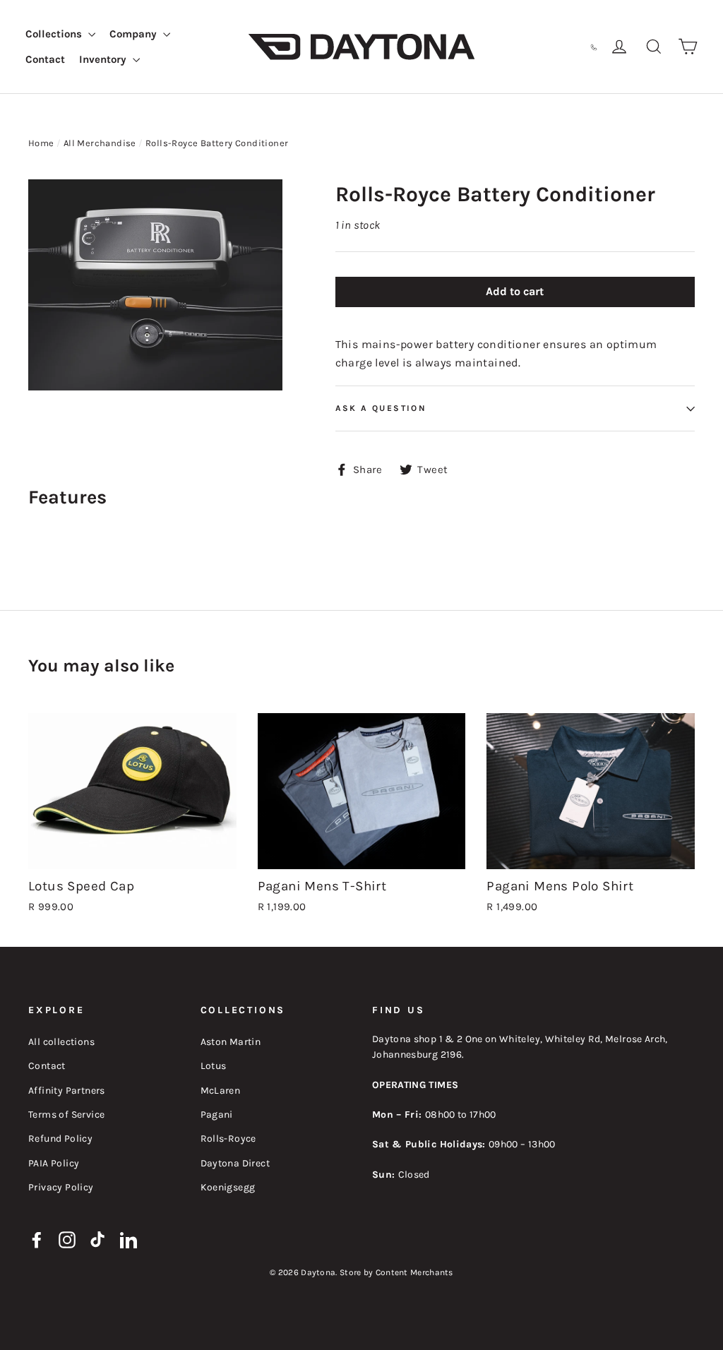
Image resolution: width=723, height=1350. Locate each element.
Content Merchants (414, 1272)
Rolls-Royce (228, 1139)
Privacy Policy (61, 1187)
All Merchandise (100, 143)
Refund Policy (60, 1139)
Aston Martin (231, 1042)
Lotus (214, 1066)
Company (134, 34)
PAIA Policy (53, 1163)
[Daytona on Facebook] (36, 1238)
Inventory (104, 59)
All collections (61, 1042)
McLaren (221, 1091)
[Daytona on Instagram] (67, 1238)
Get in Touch (560, 46)
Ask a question (381, 408)
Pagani (217, 1115)
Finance (515, 46)
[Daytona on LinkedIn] (128, 1238)
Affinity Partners (66, 1091)
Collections (55, 34)
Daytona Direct (235, 1163)
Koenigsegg (228, 1187)
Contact (45, 59)
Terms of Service (66, 1115)
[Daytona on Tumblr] (98, 1238)
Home (41, 143)
